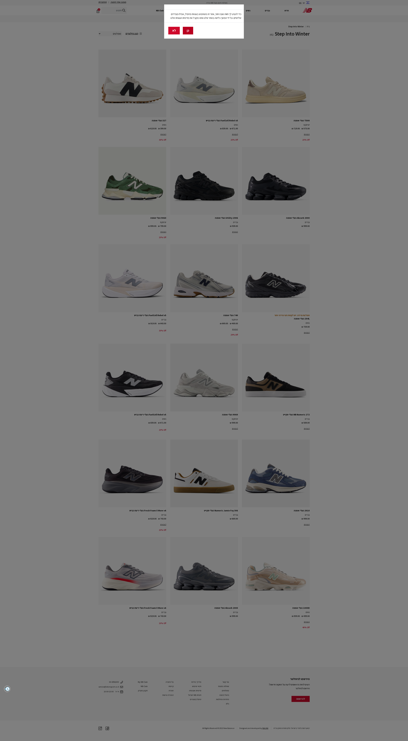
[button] (7, 689)
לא (174, 30)
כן (188, 30)
